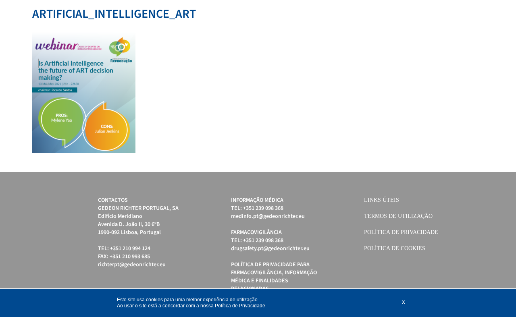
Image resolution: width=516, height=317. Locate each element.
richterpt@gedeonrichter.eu (132, 265)
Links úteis (381, 200)
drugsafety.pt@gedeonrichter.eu (270, 248)
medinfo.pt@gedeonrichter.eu (268, 216)
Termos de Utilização (398, 216)
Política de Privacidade (401, 232)
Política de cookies (394, 248)
